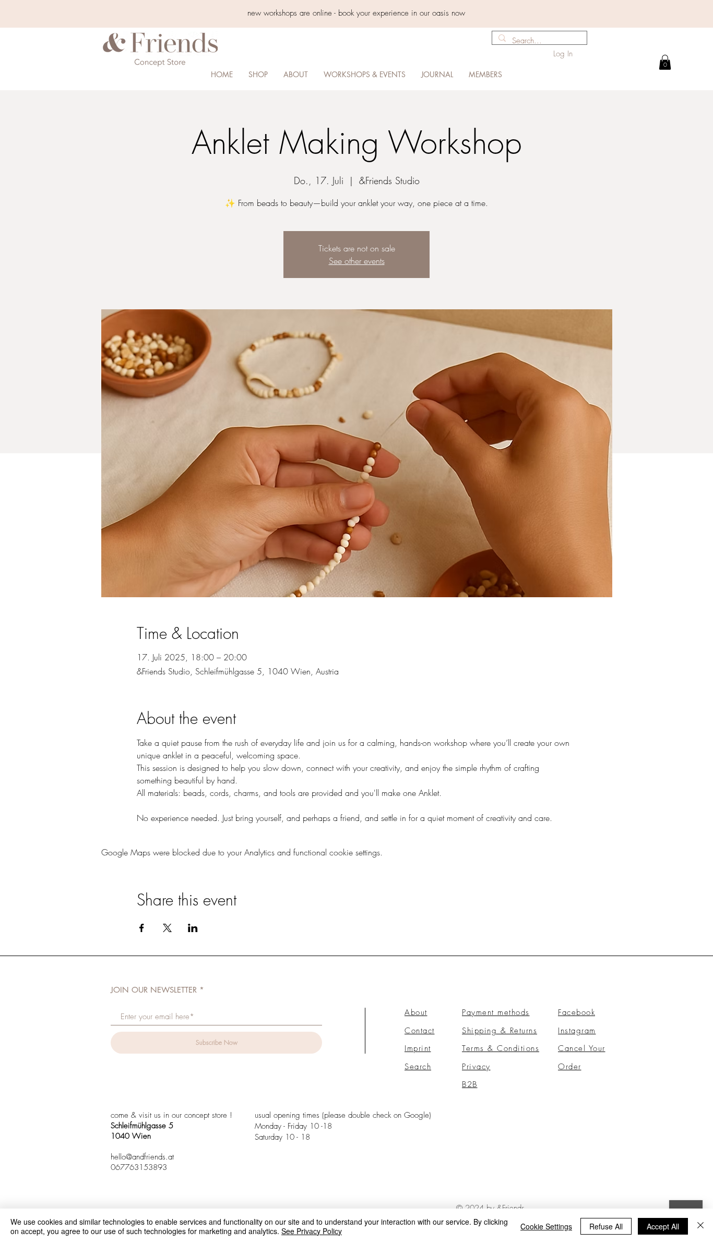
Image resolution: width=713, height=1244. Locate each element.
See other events (357, 261)
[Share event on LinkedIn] (193, 928)
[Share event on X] (167, 928)
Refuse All (606, 1226)
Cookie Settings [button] (546, 1226)
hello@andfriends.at (142, 1157)
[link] (665, 62)
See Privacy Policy (311, 1231)
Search (418, 1066)
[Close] (700, 1226)
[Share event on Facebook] (142, 928)
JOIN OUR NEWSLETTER (154, 990)
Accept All (663, 1226)
